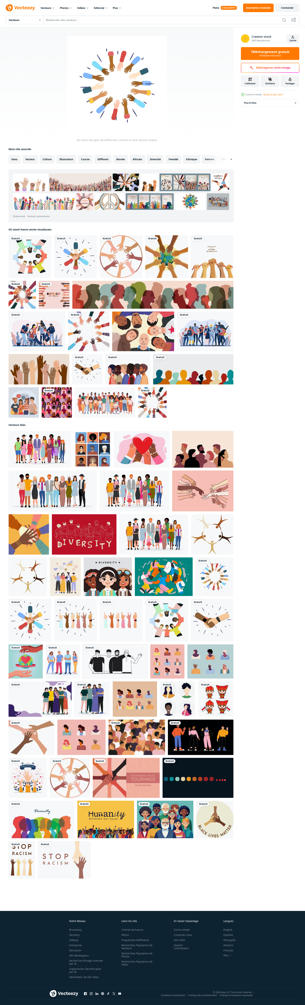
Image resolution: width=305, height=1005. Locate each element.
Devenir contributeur (181, 946)
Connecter (287, 7)
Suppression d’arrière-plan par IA (85, 970)
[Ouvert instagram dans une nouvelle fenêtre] (91, 993)
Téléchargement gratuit (270, 53)
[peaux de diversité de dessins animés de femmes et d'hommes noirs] (127, 369)
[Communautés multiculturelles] (37, 331)
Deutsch (228, 945)
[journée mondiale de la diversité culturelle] (166, 256)
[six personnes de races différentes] (81, 737)
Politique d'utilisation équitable (236, 995)
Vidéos (81, 8)
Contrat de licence (132, 929)
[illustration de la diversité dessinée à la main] (40, 699)
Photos (64, 8)
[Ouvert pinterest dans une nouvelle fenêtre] (102, 993)
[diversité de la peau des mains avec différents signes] (152, 402)
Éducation (75, 950)
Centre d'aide (182, 929)
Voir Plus (218, 201)
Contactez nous (183, 935)
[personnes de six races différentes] (210, 661)
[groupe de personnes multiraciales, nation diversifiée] (200, 737)
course (85, 159)
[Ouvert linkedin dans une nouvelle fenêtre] (96, 993)
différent (102, 159)
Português (229, 940)
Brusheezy (75, 929)
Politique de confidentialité (202, 995)
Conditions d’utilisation (173, 995)
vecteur (30, 159)
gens (14, 159)
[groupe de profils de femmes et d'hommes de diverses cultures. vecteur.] (152, 295)
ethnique (191, 159)
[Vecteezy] (20, 7)
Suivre (293, 40)
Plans (216, 7)
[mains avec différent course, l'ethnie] (31, 737)
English (227, 929)
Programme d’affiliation (135, 940)
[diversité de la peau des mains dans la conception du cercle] (88, 331)
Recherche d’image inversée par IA (86, 962)
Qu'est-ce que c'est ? (273, 94)
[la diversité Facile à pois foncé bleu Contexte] (198, 778)
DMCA (125, 935)
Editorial (99, 8)
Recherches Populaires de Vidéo (136, 963)
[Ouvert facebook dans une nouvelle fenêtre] (85, 993)
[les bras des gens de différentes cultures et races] (75, 256)
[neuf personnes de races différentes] (167, 661)
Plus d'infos (250, 102)
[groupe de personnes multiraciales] (153, 534)
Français (228, 950)
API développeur (79, 955)
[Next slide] (228, 159)
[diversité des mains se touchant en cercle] (22, 295)
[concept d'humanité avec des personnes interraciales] (105, 819)
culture (47, 159)
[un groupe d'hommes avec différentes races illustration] (115, 661)
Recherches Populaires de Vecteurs (136, 946)
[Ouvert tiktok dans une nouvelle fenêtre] (108, 993)
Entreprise (75, 945)
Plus (115, 8)
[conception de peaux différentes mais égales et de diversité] (54, 295)
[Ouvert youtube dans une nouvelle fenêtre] (119, 993)
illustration (66, 159)
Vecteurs (46, 8)
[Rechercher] (284, 20)
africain (137, 159)
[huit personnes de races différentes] (135, 699)
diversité (155, 159)
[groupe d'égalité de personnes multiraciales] (143, 331)
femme (209, 159)
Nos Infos (179, 940)
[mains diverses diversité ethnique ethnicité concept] (121, 256)
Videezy (73, 940)
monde (120, 159)
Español (228, 935)
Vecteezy (74, 935)
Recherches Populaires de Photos (136, 955)
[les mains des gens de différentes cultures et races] (214, 576)
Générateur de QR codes (84, 977)
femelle (173, 159)
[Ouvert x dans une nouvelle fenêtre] (114, 993)
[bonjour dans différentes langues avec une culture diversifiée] (24, 402)
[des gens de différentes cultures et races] (30, 256)
